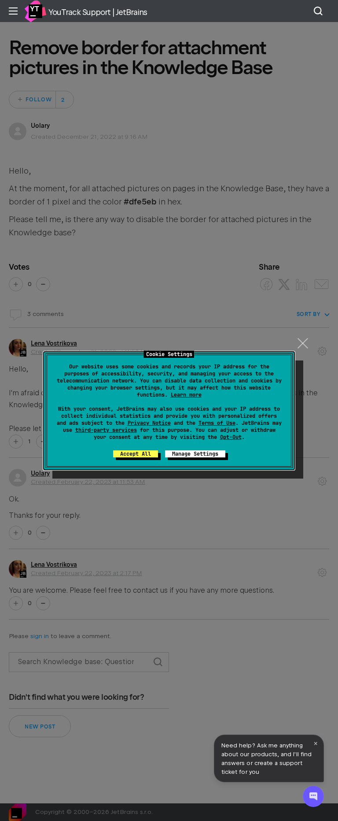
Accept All (135, 453)
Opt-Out (231, 437)
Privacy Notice (149, 423)
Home (35, 11)
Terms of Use (216, 423)
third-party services (106, 430)
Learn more (186, 394)
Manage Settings (195, 453)
